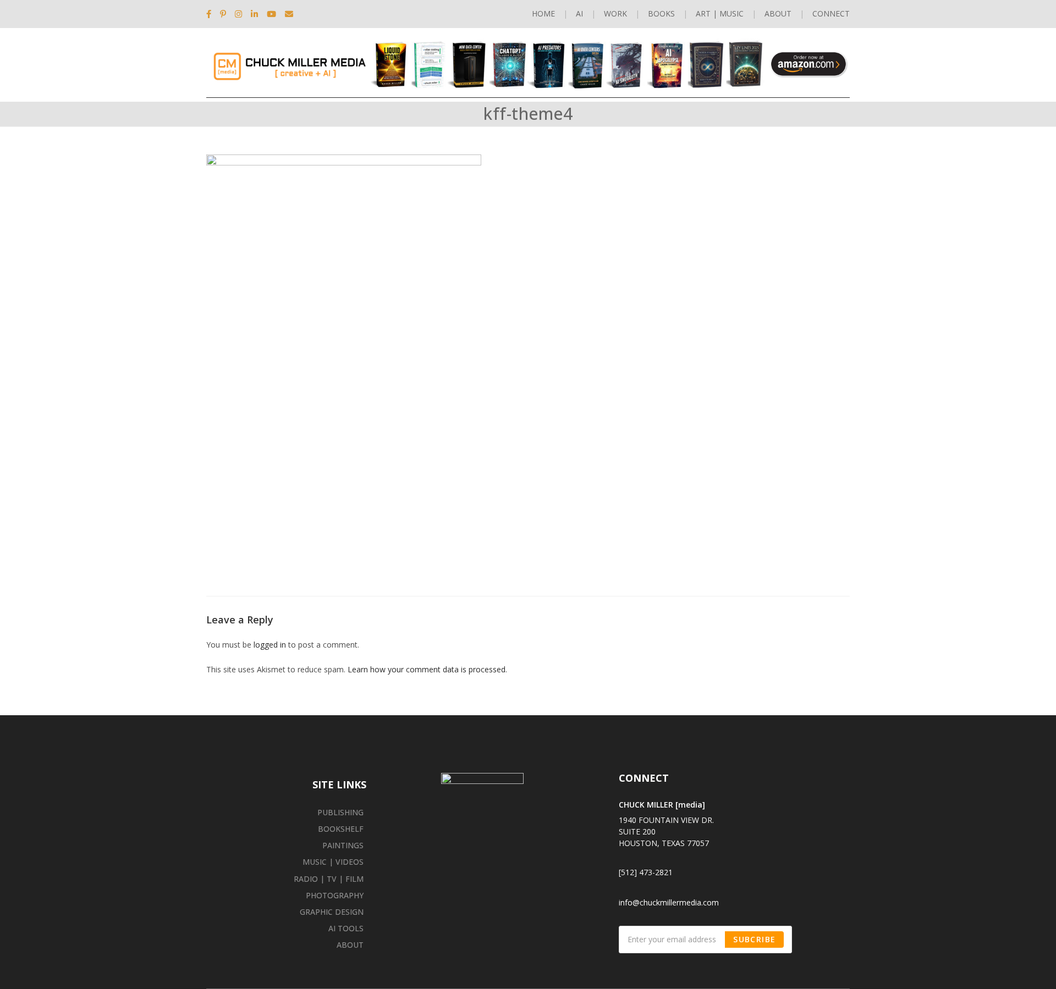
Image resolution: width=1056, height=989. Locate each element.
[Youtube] (271, 13)
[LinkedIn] (254, 13)
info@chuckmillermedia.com (669, 902)
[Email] (289, 13)
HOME (543, 13)
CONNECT (831, 13)
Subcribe (754, 939)
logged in (270, 644)
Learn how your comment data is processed (426, 669)
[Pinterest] (223, 13)
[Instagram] (238, 13)
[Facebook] (211, 13)
